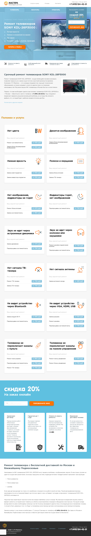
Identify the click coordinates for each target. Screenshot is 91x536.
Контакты (58, 3)
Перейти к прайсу (15, 47)
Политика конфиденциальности (12, 531)
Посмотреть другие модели (13, 102)
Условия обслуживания (9, 533)
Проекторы (56, 10)
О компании (61, 528)
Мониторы (35, 10)
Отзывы (47, 3)
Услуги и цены (34, 3)
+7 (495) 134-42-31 (78, 4)
